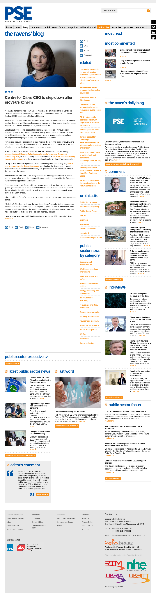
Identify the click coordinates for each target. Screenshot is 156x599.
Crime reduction (87, 343)
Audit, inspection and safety (89, 277)
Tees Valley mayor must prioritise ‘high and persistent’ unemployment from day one (90, 157)
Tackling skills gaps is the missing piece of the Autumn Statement (90, 183)
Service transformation (90, 312)
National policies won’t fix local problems (89, 131)
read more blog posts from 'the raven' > (123, 164)
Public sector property (89, 325)
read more (109, 421)
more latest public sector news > (20, 456)
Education (84, 339)
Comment (44, 227)
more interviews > (114, 397)
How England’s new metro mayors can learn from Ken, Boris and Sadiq (90, 172)
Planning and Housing (89, 316)
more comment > (113, 280)
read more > (42, 494)
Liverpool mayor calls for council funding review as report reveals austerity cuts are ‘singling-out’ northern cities (90, 76)
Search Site (109, 10)
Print (11, 227)
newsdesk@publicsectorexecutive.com (128, 535)
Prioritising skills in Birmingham (88, 98)
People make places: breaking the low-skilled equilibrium (90, 90)
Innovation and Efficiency (86, 299)
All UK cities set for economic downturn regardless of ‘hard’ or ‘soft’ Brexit (89, 121)
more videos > (12, 364)
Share (31, 227)
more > (43, 398)
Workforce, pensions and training (89, 270)
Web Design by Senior (114, 587)
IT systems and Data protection (89, 306)
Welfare (83, 334)
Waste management (88, 330)
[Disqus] (40, 271)
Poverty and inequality (89, 321)
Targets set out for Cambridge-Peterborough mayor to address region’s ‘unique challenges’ (90, 142)
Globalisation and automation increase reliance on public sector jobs (90, 108)
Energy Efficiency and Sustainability (89, 292)
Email (21, 227)
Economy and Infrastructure (86, 263)
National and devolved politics (89, 284)
